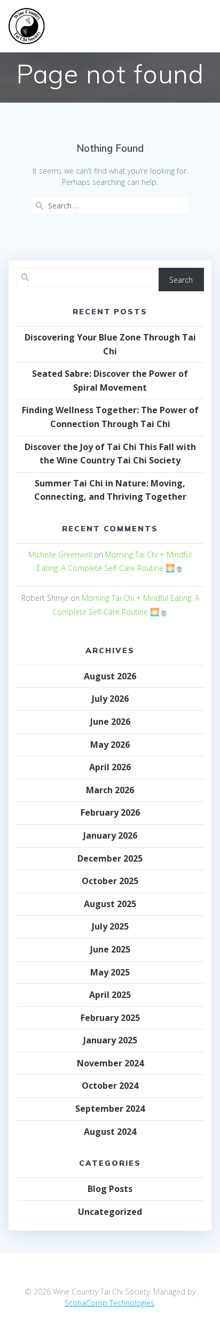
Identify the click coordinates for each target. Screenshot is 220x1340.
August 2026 (110, 676)
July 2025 (110, 926)
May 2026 (110, 744)
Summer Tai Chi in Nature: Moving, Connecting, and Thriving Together (110, 490)
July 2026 (110, 698)
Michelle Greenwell (60, 554)
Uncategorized (110, 1212)
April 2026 (110, 767)
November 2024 (110, 1063)
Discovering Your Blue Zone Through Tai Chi (110, 344)
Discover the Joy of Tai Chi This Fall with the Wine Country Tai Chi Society (110, 454)
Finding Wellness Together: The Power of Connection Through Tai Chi (110, 417)
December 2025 (110, 858)
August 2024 (110, 1131)
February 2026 (110, 812)
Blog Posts (110, 1189)
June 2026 (110, 721)
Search (181, 280)
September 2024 (110, 1108)
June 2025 (110, 949)
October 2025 (110, 881)
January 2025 (110, 1040)
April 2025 (110, 995)
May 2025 (110, 972)
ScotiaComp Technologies (109, 1303)
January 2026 (110, 835)
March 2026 (110, 790)
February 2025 (110, 1018)
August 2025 (110, 904)
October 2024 (110, 1085)
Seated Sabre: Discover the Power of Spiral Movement (110, 380)
